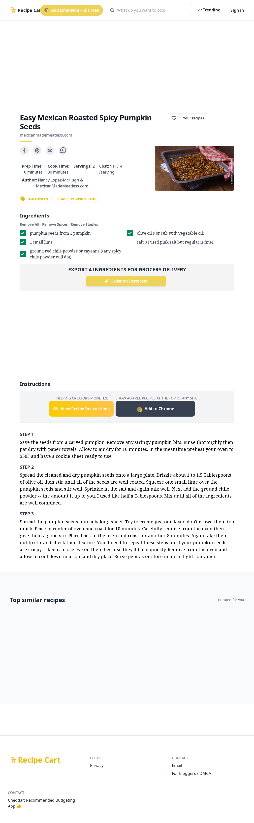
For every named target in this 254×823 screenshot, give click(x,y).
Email (177, 765)
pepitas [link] (60, 199)
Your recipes (193, 118)
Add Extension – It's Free (75, 10)
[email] (50, 150)
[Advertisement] (127, 62)
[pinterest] (37, 150)
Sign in (237, 10)
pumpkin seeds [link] (83, 199)
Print (223, 118)
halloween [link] (38, 199)
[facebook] (24, 150)
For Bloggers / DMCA (191, 773)
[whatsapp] (63, 150)
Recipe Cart (39, 759)
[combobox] (149, 10)
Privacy (96, 765)
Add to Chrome (159, 408)
